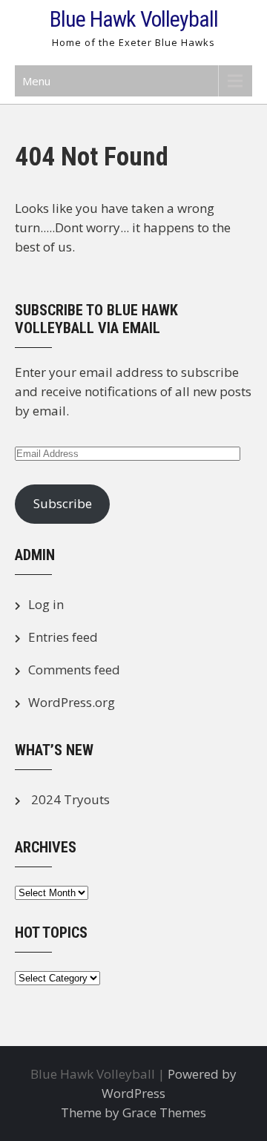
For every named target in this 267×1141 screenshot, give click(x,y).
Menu (36, 80)
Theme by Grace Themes (133, 1112)
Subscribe (62, 503)
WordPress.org (71, 702)
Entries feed (63, 636)
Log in (46, 604)
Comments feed (74, 669)
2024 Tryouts (70, 799)
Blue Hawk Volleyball (134, 19)
